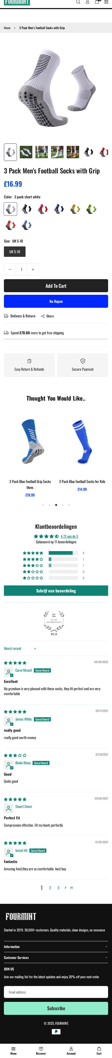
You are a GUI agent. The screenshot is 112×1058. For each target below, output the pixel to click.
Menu (13, 1053)
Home (7, 27)
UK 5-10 (14, 251)
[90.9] (53, 621)
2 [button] (50, 887)
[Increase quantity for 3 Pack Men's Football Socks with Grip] (33, 269)
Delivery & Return (22, 315)
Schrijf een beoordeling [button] (56, 590)
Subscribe (56, 1008)
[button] (33, 553)
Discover (41, 1053)
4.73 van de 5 (69, 536)
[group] (56, 89)
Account (71, 1053)
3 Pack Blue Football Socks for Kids (82, 481)
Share (50, 315)
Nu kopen (56, 301)
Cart (99, 1053)
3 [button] (58, 887)
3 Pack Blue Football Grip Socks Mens (30, 484)
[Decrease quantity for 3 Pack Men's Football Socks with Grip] (10, 269)
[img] (15, 662)
